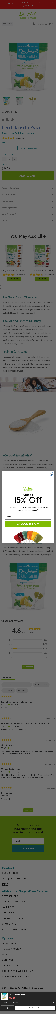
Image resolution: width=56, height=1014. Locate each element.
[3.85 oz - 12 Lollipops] (28, 1002)
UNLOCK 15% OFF (28, 523)
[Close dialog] (51, 474)
